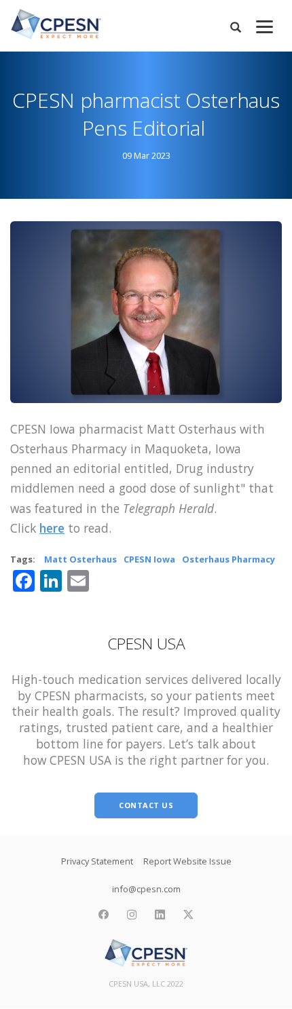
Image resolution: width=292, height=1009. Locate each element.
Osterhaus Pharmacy (228, 559)
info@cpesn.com (146, 889)
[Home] (56, 24)
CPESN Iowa (149, 559)
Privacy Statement (97, 861)
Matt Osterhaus (80, 559)
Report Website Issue (187, 861)
